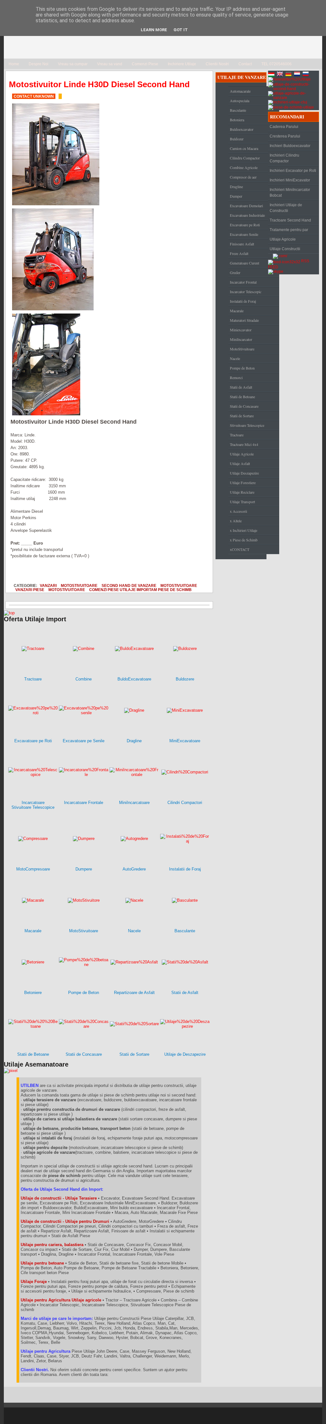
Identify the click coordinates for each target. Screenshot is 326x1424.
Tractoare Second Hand (290, 220)
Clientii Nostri (217, 64)
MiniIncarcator (241, 339)
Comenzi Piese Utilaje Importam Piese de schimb (140, 590)
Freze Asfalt (239, 253)
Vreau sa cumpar (73, 64)
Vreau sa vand (109, 64)
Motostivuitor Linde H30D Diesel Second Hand (99, 84)
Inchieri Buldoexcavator (290, 146)
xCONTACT (239, 549)
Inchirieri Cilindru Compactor (284, 158)
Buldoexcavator (241, 129)
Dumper (236, 196)
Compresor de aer (243, 177)
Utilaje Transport (242, 501)
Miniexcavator (241, 329)
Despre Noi (38, 64)
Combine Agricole (244, 167)
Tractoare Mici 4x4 (244, 444)
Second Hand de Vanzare (129, 585)
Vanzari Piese (29, 590)
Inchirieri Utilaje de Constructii (286, 208)
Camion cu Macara (244, 148)
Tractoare (237, 434)
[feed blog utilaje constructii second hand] (284, 261)
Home (14, 64)
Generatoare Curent (244, 262)
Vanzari (48, 585)
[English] (280, 75)
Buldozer (237, 138)
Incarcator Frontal (243, 282)
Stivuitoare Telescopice (247, 425)
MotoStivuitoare (79, 585)
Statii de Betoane (242, 396)
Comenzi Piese (145, 64)
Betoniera (237, 119)
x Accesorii (238, 511)
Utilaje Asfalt (240, 463)
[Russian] (306, 75)
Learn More (154, 29)
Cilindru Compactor (245, 157)
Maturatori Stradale (244, 320)
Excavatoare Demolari (246, 205)
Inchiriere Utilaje (182, 64)
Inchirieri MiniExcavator (290, 180)
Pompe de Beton (242, 367)
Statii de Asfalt (241, 387)
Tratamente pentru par (289, 230)
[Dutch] (297, 75)
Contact (245, 64)
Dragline (236, 186)
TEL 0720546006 (276, 64)
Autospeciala (239, 100)
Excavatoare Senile (244, 234)
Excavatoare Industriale (247, 215)
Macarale (237, 310)
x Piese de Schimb (244, 539)
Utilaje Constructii (285, 249)
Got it (181, 29)
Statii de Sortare (242, 415)
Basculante (238, 110)
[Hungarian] (272, 75)
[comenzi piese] (9, 612)
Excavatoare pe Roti (245, 224)
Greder (235, 272)
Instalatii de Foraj (243, 301)
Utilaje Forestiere (243, 482)
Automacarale (240, 91)
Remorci (236, 377)
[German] (289, 75)
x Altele (236, 520)
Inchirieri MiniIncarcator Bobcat (290, 192)
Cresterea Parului (285, 136)
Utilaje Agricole (242, 453)
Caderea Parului (284, 126)
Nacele (235, 358)
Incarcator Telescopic (245, 291)
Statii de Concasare (244, 406)
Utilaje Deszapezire (244, 473)
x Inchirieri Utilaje (243, 530)
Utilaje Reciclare (242, 492)
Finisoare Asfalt (242, 243)
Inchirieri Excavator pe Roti (293, 170)
